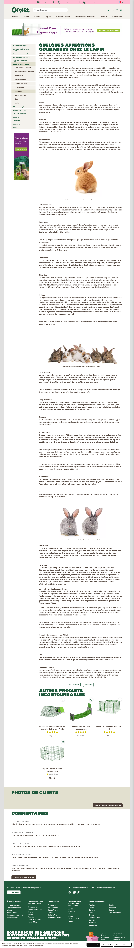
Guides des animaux (97, 902)
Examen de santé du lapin (24, 71)
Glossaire (16, 120)
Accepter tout (93, 945)
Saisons (16, 117)
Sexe (16, 99)
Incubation (93, 925)
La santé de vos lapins (21, 64)
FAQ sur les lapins (19, 114)
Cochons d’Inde (94, 917)
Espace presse (12, 912)
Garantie (31, 917)
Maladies (18, 91)
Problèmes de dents (22, 83)
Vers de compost (115, 912)
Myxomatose (19, 87)
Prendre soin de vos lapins (22, 54)
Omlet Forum (52, 910)
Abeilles (71, 909)
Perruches (112, 907)
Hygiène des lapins (20, 61)
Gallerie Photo (53, 915)
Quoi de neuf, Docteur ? (23, 67)
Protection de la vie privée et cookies (105, 937)
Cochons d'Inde (74, 919)
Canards (71, 911)
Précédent (74, 684)
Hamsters (92, 922)
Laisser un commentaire (23, 877)
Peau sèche (19, 75)
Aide (14, 127)
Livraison (31, 912)
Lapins (70, 921)
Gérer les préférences (122, 945)
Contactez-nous (33, 907)
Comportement (20, 95)
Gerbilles (92, 920)
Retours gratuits (45, 2)
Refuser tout (107, 945)
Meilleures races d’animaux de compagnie (75, 903)
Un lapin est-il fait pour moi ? (21, 50)
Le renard (16, 124)
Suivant (88, 684)
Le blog (50, 912)
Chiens (70, 916)
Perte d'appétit (20, 79)
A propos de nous (13, 905)
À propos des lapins (20, 45)
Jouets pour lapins (19, 110)
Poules (70, 924)
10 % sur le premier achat (68, 2)
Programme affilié (54, 917)
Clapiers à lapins (19, 107)
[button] (108, 901)
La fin (17, 103)
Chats (70, 914)
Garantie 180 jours (92, 2)
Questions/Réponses (35, 909)
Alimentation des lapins (21, 57)
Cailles (91, 907)
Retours (30, 914)
